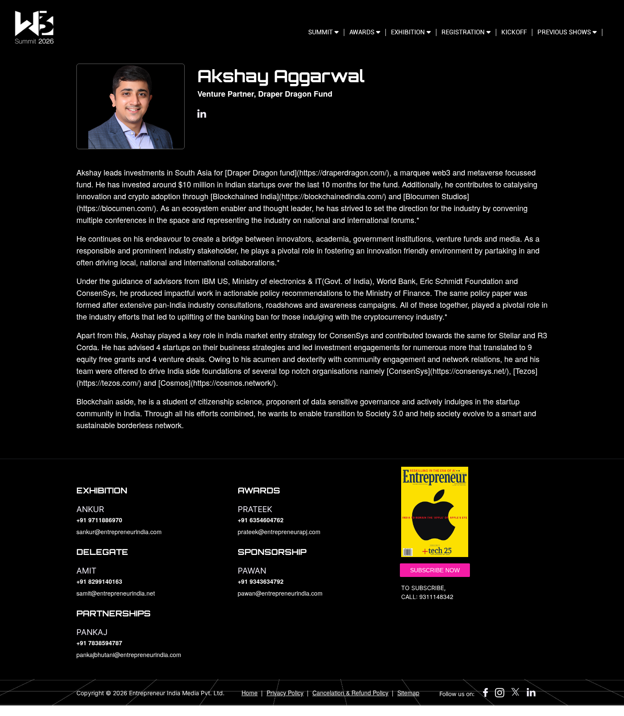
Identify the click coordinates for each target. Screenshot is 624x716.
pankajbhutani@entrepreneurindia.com (128, 654)
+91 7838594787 (99, 642)
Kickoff (514, 32)
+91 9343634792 (261, 581)
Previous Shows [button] (565, 32)
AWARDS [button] (362, 32)
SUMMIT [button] (321, 32)
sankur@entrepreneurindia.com (119, 531)
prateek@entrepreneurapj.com (279, 531)
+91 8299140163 (99, 581)
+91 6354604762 (261, 519)
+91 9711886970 (99, 519)
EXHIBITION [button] (409, 32)
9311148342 (436, 596)
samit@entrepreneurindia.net (115, 593)
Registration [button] (463, 32)
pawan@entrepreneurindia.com (280, 593)
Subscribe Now (435, 570)
